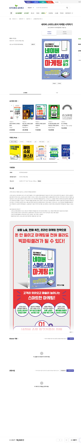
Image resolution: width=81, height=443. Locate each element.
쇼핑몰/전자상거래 (37, 19)
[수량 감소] (57, 440)
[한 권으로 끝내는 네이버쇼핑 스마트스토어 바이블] (54, 117)
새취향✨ (43, 13)
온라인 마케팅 (14, 142)
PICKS (62, 13)
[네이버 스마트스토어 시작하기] (41, 117)
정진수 (10, 38)
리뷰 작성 (71, 338)
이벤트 (37, 13)
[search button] (67, 8)
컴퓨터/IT (21, 19)
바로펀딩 (51, 13)
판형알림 (39, 181)
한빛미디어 (11, 40)
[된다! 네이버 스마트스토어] (15, 117)
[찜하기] (66, 440)
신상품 (56, 13)
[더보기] (72, 13)
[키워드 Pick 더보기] (73, 153)
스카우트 (21, 142)
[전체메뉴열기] (11, 13)
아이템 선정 (28, 142)
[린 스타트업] (67, 116)
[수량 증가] (61, 440)
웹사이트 (28, 19)
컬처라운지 (68, 13)
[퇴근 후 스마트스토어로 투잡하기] (28, 117)
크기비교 (59, 83)
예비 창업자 (41, 142)
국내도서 (14, 19)
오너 (48, 142)
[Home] (10, 19)
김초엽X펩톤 (19, 13)
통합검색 (29, 7)
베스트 (32, 13)
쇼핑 (35, 142)
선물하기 (75, 440)
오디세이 (26, 13)
